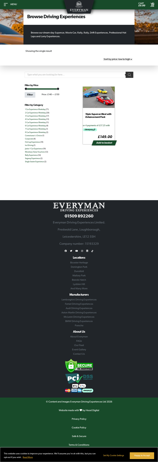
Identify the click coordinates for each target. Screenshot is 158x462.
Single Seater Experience (34, 162)
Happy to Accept (142, 455)
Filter (30, 95)
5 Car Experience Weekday (35, 123)
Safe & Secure (79, 436)
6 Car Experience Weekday (35, 126)
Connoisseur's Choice (33, 136)
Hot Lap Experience (32, 142)
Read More (28, 457)
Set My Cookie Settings (113, 455)
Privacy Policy (79, 419)
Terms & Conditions (79, 445)
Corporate (29, 139)
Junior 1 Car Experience (34, 149)
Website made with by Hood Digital (79, 410)
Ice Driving (29, 145)
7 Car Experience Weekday (35, 129)
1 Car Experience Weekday (35, 109)
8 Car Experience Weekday (35, 132)
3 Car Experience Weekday (35, 116)
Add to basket (104, 143)
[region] (79, 454)
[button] (85, 90)
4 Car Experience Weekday (35, 119)
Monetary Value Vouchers (35, 152)
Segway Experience (32, 158)
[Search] (129, 75)
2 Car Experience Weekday (35, 113)
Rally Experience (31, 155)
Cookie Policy (79, 428)
